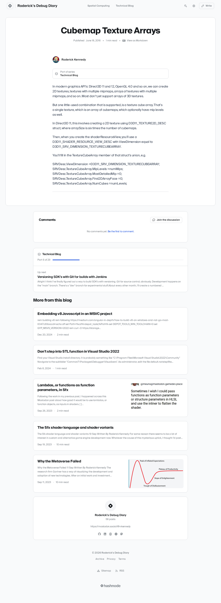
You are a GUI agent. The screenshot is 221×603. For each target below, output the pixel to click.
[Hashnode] (116, 534)
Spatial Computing (99, 6)
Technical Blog (125, 6)
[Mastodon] (121, 534)
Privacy (111, 559)
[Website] (110, 534)
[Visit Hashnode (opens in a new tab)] (110, 585)
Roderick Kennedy (73, 60)
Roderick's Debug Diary (37, 6)
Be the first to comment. (121, 231)
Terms (122, 559)
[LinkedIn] (105, 534)
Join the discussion (168, 220)
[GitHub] (99, 534)
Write (209, 6)
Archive (99, 559)
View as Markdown (137, 40)
